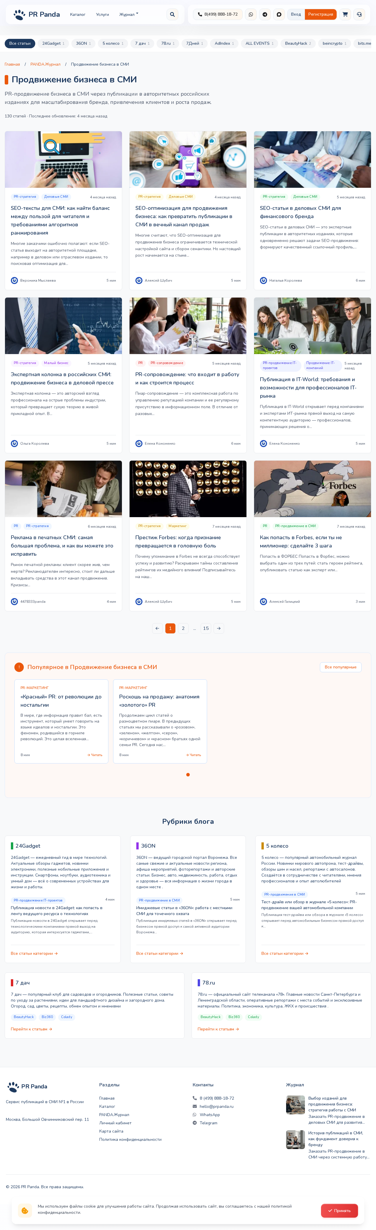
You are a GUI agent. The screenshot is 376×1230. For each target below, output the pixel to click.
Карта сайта (111, 1131)
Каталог (77, 14)
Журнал (127, 14)
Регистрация (320, 14)
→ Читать (94, 755)
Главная (12, 64)
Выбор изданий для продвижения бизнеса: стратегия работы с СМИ (332, 1104)
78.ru (167, 43)
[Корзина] (345, 14)
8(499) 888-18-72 (221, 14)
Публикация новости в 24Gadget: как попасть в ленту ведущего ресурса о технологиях (57, 911)
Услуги (102, 14)
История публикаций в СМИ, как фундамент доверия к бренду (335, 1139)
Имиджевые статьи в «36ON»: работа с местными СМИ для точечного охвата (184, 911)
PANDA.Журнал (46, 64)
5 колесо (113, 43)
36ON (83, 43)
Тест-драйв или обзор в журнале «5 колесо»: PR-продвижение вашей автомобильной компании (309, 905)
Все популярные (341, 667)
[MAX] (279, 14)
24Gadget (53, 43)
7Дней (194, 43)
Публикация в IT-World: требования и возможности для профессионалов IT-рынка (308, 387)
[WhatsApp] (251, 14)
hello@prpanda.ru (217, 1106)
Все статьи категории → (34, 953)
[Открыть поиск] (172, 14)
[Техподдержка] (359, 14)
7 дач (142, 43)
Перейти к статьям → (31, 1029)
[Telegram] (265, 14)
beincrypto (334, 43)
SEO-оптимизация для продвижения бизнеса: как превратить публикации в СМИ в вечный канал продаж (183, 216)
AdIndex (224, 43)
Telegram (208, 1123)
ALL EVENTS (259, 43)
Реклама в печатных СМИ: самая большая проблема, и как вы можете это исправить (62, 545)
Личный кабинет (115, 1123)
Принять (342, 1211)
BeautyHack (298, 43)
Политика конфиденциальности (130, 1139)
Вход (296, 14)
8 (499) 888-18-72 (217, 1098)
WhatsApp (210, 1115)
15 (206, 628)
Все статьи (20, 43)
